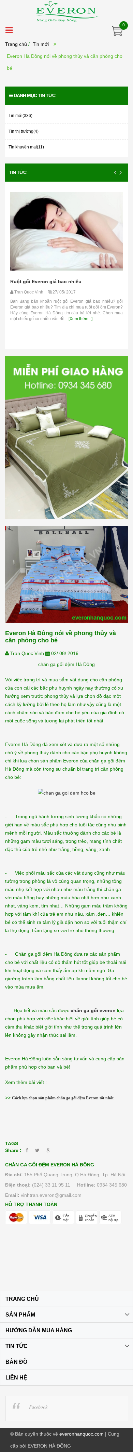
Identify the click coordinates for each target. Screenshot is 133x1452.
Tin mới (41, 44)
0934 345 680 (112, 1185)
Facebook (38, 1406)
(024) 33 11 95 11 (51, 1185)
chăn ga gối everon (93, 1010)
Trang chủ (16, 44)
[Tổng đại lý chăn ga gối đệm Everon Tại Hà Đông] (66, 11)
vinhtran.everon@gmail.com (51, 1195)
